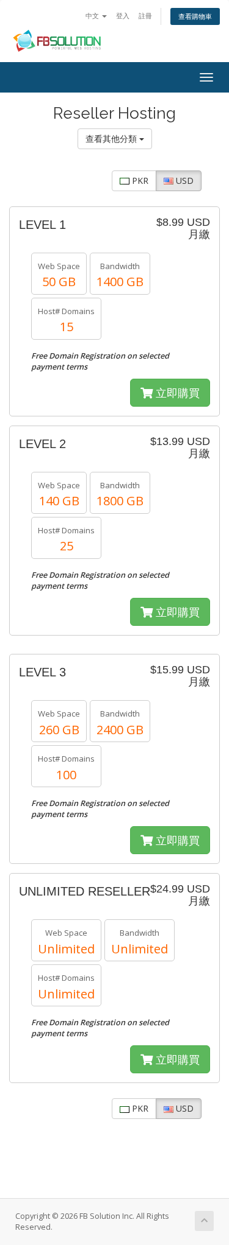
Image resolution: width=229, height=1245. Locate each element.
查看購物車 (195, 16)
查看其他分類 (112, 138)
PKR (138, 180)
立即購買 (176, 392)
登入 (122, 15)
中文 (93, 15)
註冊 (145, 15)
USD (183, 180)
